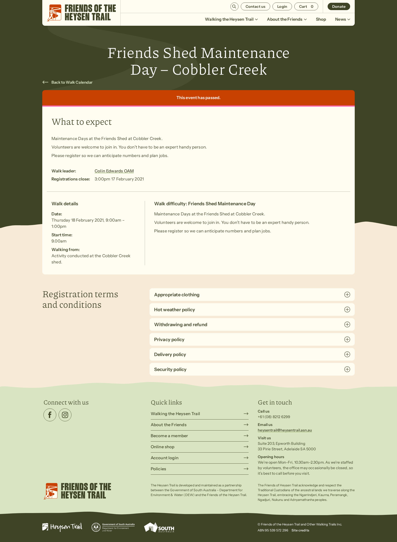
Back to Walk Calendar (72, 82)
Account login (165, 457)
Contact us (256, 6)
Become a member (169, 435)
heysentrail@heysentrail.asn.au (285, 430)
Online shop (163, 446)
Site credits (300, 530)
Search (234, 7)
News (340, 19)
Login (282, 6)
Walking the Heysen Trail (229, 19)
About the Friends (284, 19)
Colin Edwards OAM (114, 171)
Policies (158, 468)
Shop (321, 19)
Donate (339, 6)
